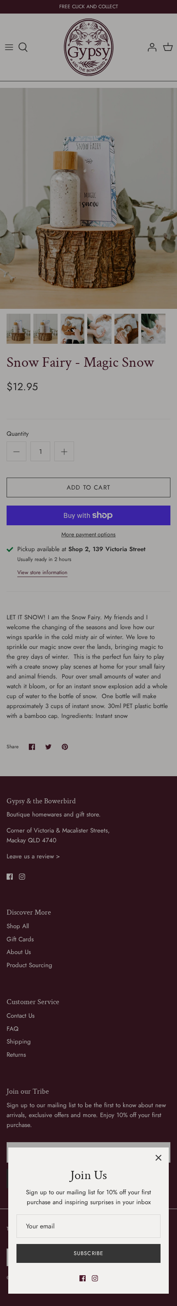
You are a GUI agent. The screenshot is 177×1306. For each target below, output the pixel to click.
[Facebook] (82, 1278)
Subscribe (88, 1253)
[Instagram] (95, 1278)
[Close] (158, 1158)
